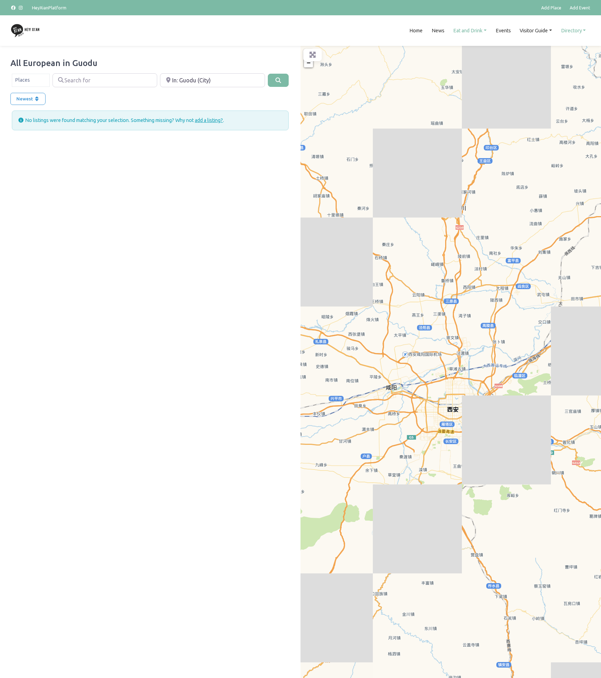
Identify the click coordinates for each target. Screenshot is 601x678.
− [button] (309, 62)
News (438, 30)
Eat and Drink (467, 30)
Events (503, 30)
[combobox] (31, 80)
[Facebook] (14, 7)
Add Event (580, 7)
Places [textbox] (22, 80)
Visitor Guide (534, 30)
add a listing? (209, 120)
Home (416, 30)
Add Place (551, 7)
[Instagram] (21, 7)
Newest (25, 98)
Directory (571, 30)
